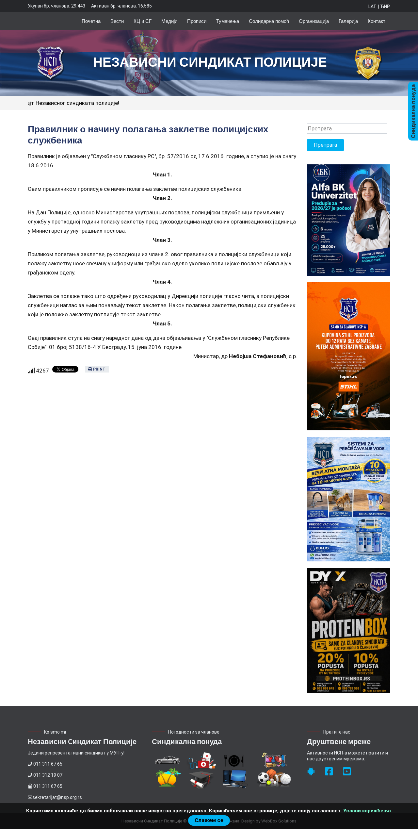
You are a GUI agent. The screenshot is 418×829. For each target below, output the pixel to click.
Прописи (196, 21)
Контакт (376, 21)
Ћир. (385, 6)
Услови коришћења (367, 811)
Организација (314, 21)
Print (98, 369)
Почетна (91, 21)
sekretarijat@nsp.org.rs (57, 797)
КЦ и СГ (143, 21)
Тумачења (227, 21)
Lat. (372, 6)
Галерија (348, 21)
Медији (169, 21)
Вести (117, 21)
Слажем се (209, 820)
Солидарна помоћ (269, 21)
